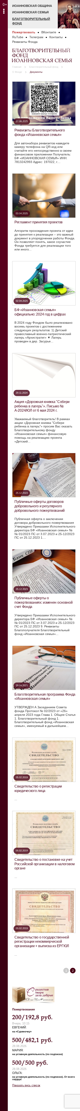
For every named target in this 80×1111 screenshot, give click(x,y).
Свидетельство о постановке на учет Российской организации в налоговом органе (44, 863)
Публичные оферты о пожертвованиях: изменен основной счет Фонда (43, 602)
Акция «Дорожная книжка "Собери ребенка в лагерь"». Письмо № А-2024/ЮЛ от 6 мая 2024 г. (42, 406)
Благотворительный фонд (31, 21)
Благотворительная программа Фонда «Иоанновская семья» (44, 696)
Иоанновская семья (30, 12)
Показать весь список (26, 1085)
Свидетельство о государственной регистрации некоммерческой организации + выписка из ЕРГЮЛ (41, 941)
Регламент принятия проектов (38, 222)
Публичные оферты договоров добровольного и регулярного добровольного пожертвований (39, 506)
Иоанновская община (32, 6)
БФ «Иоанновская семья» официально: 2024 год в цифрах (40, 312)
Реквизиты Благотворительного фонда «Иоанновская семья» (39, 132)
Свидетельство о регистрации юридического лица (38, 788)
